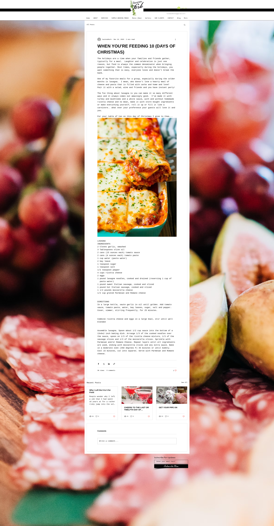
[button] (185, 25)
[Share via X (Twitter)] (104, 364)
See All (184, 382)
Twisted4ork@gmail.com (175, 14)
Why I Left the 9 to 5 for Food (100, 391)
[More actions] (175, 39)
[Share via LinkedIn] (109, 364)
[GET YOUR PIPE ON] (171, 395)
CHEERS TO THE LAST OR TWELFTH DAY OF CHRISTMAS (136, 408)
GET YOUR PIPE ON (168, 407)
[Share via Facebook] (98, 364)
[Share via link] (114, 364)
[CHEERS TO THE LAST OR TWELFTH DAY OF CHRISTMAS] (137, 395)
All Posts (90, 24)
